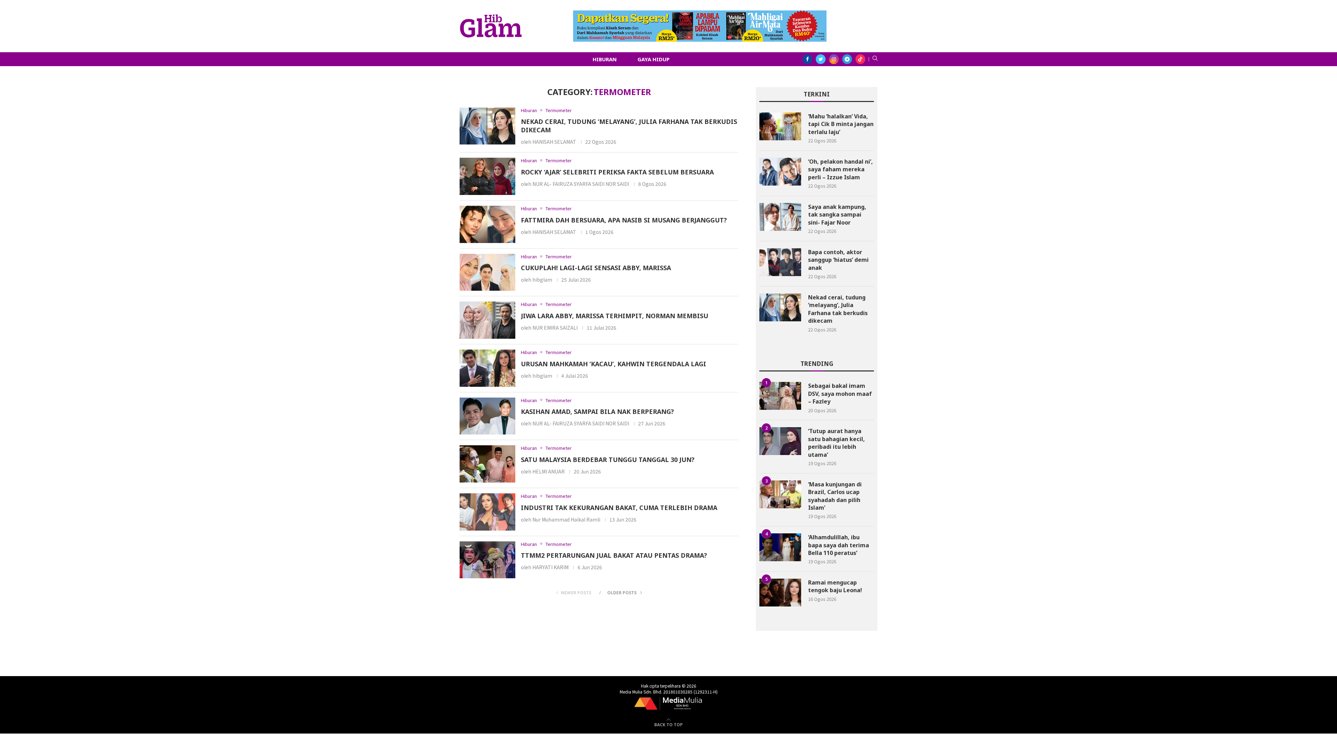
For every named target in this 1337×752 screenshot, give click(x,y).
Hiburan (605, 59)
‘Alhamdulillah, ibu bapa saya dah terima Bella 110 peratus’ (838, 545)
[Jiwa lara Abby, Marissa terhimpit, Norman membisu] (487, 320)
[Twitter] (821, 59)
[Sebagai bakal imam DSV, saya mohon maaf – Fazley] (780, 396)
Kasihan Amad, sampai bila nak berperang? (597, 411)
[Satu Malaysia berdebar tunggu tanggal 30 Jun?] (487, 464)
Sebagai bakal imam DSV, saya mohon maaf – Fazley (840, 393)
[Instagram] (834, 59)
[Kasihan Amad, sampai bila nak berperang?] (487, 416)
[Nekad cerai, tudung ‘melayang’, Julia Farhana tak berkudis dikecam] (487, 126)
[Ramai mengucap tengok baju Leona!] (780, 592)
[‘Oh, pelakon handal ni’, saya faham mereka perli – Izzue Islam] (780, 172)
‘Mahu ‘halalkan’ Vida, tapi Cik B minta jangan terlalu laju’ (841, 124)
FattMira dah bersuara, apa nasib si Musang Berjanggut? (624, 220)
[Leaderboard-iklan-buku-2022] (700, 13)
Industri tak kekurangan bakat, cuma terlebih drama (619, 507)
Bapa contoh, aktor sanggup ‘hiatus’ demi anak (838, 260)
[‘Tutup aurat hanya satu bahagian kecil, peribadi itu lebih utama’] (780, 441)
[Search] (875, 59)
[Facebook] (807, 59)
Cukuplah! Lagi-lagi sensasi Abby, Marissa (596, 268)
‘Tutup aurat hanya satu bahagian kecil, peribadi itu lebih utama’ (836, 442)
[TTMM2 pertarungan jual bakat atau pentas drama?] (487, 560)
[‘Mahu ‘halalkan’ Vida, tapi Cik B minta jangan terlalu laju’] (780, 126)
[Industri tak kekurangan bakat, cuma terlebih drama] (487, 512)
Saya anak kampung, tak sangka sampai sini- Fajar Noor (837, 214)
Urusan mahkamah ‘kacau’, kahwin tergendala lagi (613, 364)
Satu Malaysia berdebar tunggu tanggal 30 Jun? (608, 459)
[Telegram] (847, 59)
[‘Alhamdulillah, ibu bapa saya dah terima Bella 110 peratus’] (780, 547)
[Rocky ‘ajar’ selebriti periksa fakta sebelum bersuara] (487, 176)
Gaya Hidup (654, 59)
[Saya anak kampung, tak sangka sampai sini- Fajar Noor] (780, 217)
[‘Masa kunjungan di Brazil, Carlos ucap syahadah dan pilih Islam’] (780, 494)
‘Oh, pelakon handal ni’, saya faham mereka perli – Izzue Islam (840, 169)
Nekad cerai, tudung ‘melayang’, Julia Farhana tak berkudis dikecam (838, 308)
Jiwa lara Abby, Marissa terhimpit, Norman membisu (614, 316)
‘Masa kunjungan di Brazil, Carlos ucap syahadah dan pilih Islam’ (835, 495)
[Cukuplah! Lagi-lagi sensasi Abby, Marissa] (487, 272)
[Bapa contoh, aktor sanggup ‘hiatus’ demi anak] (780, 262)
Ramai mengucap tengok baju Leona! (835, 586)
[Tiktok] (860, 59)
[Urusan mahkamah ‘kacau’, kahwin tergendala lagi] (487, 368)
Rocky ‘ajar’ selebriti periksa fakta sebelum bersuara (617, 172)
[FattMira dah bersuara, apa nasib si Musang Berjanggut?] (487, 224)
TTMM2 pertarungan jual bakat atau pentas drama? (614, 555)
